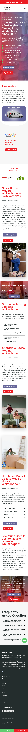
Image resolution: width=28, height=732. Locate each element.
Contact (4, 683)
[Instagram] (6, 711)
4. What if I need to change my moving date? (12, 635)
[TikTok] (9, 711)
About (3, 685)
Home (3, 678)
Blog (3, 687)
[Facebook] (3, 711)
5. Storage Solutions (10, 341)
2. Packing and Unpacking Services (11, 329)
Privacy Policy (5, 722)
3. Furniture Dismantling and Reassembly (12, 333)
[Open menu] (24, 8)
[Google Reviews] (12, 711)
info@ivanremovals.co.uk (8, 702)
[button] (14, 325)
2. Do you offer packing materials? (13, 625)
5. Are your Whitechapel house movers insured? (12, 640)
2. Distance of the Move (10, 512)
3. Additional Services (9, 515)
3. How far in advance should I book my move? (13, 630)
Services (4, 681)
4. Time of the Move (9, 518)
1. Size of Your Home (9, 508)
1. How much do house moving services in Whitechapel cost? (12, 621)
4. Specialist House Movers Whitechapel (11, 337)
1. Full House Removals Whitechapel (10, 324)
